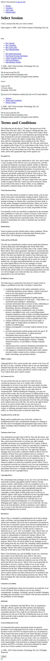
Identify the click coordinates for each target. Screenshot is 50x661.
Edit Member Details (13, 62)
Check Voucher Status (14, 58)
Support (8, 98)
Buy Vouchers (11, 45)
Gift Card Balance (12, 60)
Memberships (10, 12)
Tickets (8, 6)
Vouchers (9, 8)
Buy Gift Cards (11, 47)
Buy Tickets (10, 43)
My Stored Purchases (13, 54)
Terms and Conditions (14, 100)
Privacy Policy (11, 102)
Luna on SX (20, 2)
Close (4, 656)
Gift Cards (9, 10)
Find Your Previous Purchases (17, 56)
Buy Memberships (12, 50)
